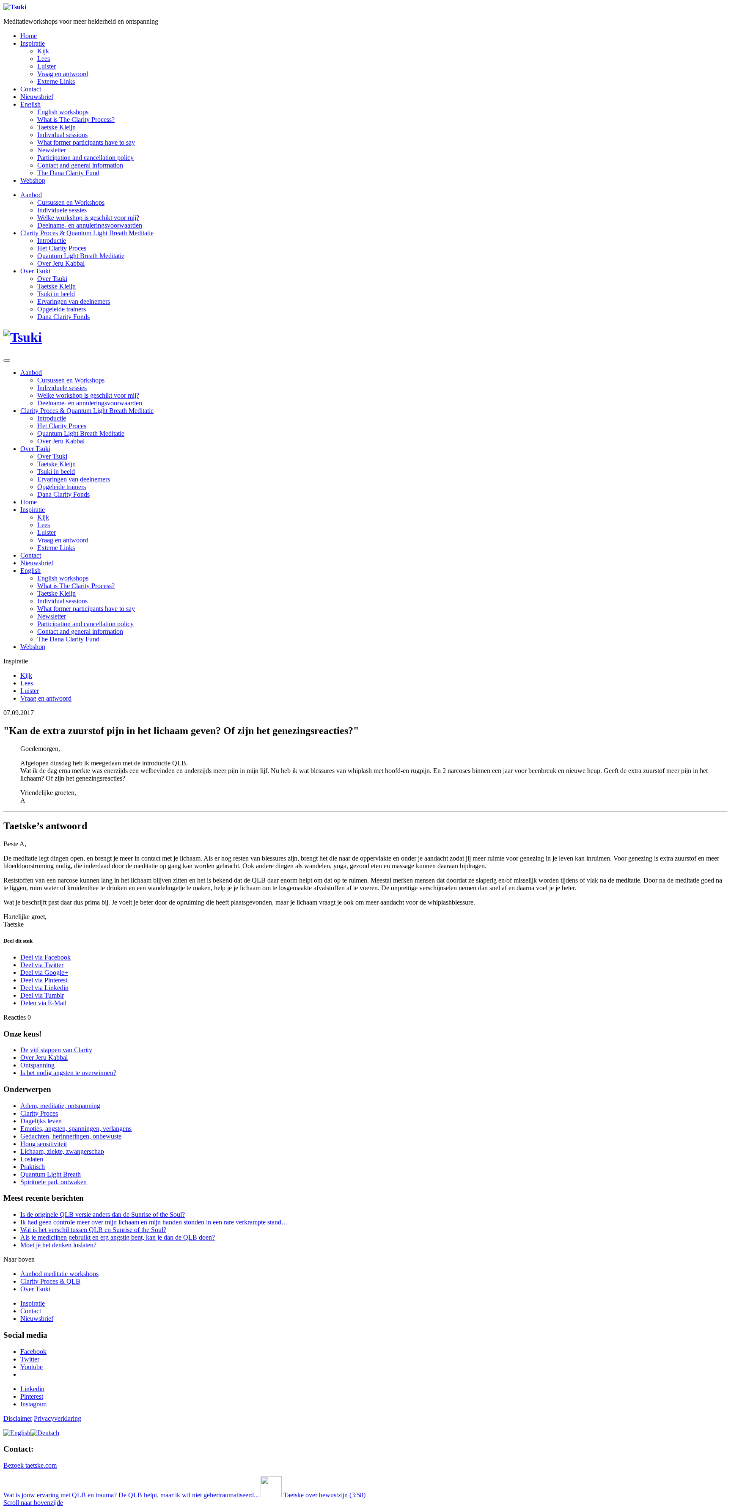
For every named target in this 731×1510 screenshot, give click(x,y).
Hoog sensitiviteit (43, 1143)
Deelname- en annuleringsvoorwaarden (89, 225)
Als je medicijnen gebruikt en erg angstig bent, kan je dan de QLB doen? (117, 1237)
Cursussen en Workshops (70, 202)
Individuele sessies (62, 210)
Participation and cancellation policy (85, 157)
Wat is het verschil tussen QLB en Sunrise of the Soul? (93, 1229)
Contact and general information (80, 165)
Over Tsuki (35, 271)
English (30, 104)
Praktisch (32, 1166)
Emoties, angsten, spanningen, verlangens (76, 1128)
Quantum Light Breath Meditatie (80, 255)
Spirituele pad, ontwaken (53, 1181)
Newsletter (51, 150)
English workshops (62, 112)
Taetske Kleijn (56, 127)
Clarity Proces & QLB (50, 1281)
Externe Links (56, 81)
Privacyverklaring (57, 1418)
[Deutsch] (44, 1432)
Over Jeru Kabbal (61, 263)
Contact (30, 89)
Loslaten (31, 1159)
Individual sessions (62, 134)
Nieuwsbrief (36, 96)
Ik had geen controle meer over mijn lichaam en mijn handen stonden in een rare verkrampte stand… (154, 1222)
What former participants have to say (86, 142)
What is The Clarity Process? (76, 119)
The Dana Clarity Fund (68, 172)
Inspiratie (32, 43)
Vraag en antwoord (62, 73)
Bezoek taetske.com (30, 1465)
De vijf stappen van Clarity (56, 1049)
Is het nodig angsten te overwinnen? (68, 1072)
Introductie (51, 240)
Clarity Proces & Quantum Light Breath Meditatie (87, 233)
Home (28, 35)
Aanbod (31, 194)
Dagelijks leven (41, 1121)
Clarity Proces (39, 1113)
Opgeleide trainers (61, 309)
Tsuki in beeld (56, 293)
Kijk (43, 51)
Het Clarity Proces (61, 248)
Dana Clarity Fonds (63, 316)
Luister (46, 66)
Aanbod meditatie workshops (59, 1273)
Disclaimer (17, 1418)
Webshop (32, 180)
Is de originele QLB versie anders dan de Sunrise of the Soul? (102, 1214)
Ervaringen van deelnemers (73, 301)
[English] (16, 1432)
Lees (43, 58)
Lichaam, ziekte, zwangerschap (62, 1151)
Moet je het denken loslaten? (58, 1245)
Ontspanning (37, 1065)
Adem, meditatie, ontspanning (60, 1105)
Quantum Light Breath (50, 1174)
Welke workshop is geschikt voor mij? (88, 217)
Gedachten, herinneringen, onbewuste (70, 1136)
